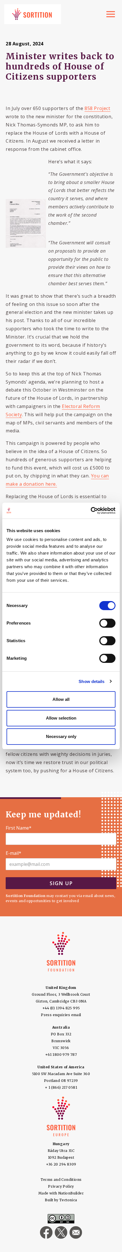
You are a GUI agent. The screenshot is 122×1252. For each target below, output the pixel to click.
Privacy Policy (61, 1186)
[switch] (107, 623)
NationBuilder (71, 1193)
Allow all (61, 699)
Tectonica (68, 1200)
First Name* (18, 828)
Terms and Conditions (61, 1179)
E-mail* (13, 853)
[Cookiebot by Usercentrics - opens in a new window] (90, 510)
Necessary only (61, 736)
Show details (91, 681)
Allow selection (61, 718)
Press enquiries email (61, 1015)
